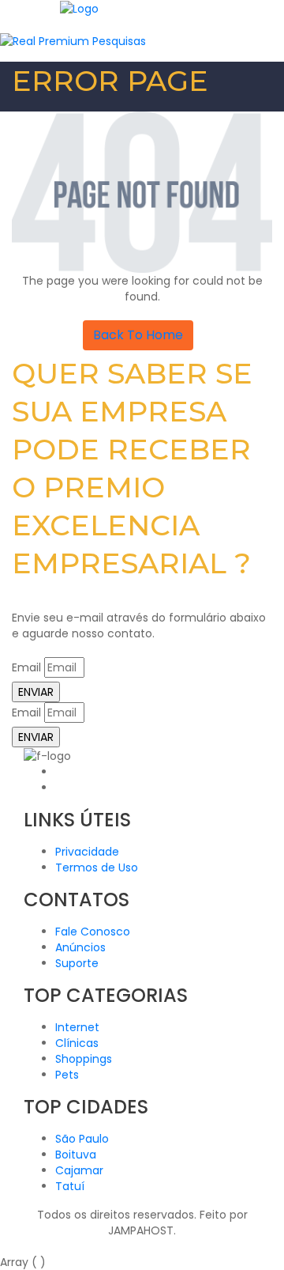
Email (26, 667)
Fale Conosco (92, 931)
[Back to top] (4, 1246)
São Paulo (82, 1139)
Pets (67, 1075)
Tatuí (69, 1186)
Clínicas (77, 1043)
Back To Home (138, 335)
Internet (77, 1027)
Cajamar (79, 1170)
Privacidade (87, 852)
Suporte (77, 963)
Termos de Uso (96, 867)
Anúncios (80, 947)
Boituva (75, 1154)
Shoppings (83, 1059)
